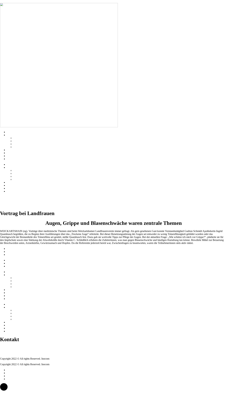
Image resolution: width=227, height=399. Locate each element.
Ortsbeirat (18, 141)
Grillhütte (18, 143)
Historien (11, 149)
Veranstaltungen (15, 158)
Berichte (11, 155)
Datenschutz (13, 251)
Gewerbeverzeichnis (24, 146)
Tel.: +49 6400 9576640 (12, 347)
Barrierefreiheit (14, 254)
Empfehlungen (14, 152)
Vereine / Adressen (23, 138)
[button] (4, 387)
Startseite (11, 132)
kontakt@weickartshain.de (14, 353)
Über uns (11, 135)
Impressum (12, 248)
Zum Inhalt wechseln (11, 1)
